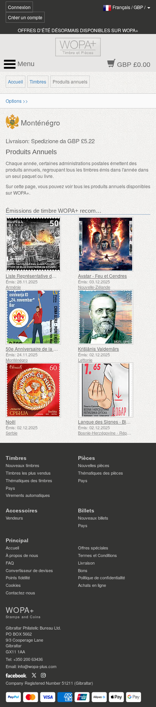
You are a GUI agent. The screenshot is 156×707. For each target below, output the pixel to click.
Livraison (86, 563)
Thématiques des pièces (100, 473)
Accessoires (21, 510)
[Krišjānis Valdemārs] (112, 317)
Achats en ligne (92, 585)
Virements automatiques (28, 495)
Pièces (86, 458)
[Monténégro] (13, 121)
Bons (82, 570)
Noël (11, 421)
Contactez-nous (20, 592)
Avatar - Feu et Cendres (102, 275)
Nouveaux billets (93, 518)
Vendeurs (14, 518)
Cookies (13, 585)
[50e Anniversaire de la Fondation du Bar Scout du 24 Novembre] (40, 317)
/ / (129, 7)
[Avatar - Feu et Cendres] (112, 244)
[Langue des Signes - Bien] (112, 390)
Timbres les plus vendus (28, 473)
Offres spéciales (93, 548)
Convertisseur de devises (29, 570)
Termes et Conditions (97, 555)
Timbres (38, 81)
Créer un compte (25, 17)
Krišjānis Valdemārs (98, 348)
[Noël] (40, 390)
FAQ (10, 563)
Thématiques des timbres (29, 480)
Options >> (17, 100)
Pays (10, 488)
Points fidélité (18, 577)
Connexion (19, 7)
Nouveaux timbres (22, 465)
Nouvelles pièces (93, 465)
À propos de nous (22, 555)
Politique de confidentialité (101, 577)
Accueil (15, 81)
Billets (86, 510)
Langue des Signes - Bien (104, 421)
